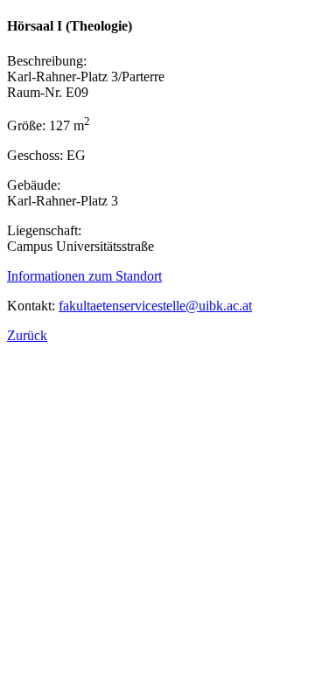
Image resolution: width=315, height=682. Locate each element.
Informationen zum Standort (84, 275)
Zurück (27, 335)
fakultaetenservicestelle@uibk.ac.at (155, 305)
